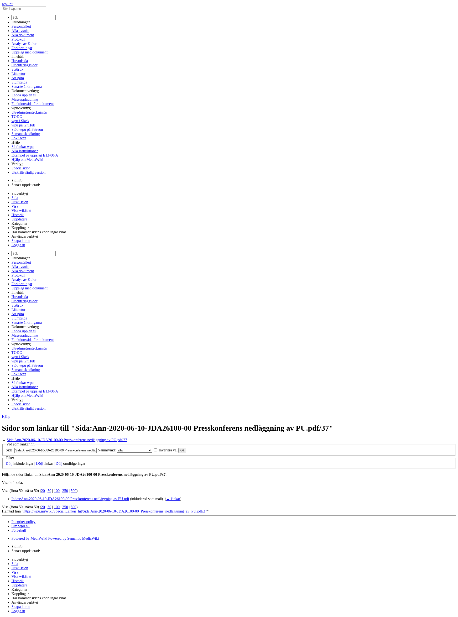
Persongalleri (21, 26)
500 (73, 491)
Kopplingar (20, 228)
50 (49, 491)
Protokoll (18, 39)
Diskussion (19, 202)
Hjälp (15, 142)
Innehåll (17, 56)
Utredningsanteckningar (29, 112)
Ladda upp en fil (23, 95)
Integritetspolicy (23, 522)
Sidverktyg (19, 193)
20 (43, 491)
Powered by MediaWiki (29, 538)
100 (57, 491)
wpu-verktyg (21, 108)
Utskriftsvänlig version (28, 172)
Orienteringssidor (24, 65)
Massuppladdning (24, 99)
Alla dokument (22, 35)
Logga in (18, 245)
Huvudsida (19, 61)
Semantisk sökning (25, 134)
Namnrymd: (107, 450)
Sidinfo (16, 180)
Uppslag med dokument (29, 52)
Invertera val (168, 450)
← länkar (173, 499)
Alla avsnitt (20, 31)
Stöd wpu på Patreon (27, 129)
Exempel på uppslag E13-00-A (34, 155)
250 (65, 491)
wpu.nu (7, 4)
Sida (14, 198)
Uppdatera (19, 219)
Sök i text (18, 138)
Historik (17, 215)
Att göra (17, 78)
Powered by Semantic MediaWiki (73, 538)
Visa (14, 206)
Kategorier (19, 223)
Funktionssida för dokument (32, 104)
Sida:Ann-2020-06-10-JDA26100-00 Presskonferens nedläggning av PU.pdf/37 (67, 440)
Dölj (9, 463)
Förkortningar (21, 48)
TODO (16, 117)
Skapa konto (20, 241)
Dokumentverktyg (25, 91)
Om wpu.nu (20, 526)
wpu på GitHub (23, 125)
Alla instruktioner (24, 151)
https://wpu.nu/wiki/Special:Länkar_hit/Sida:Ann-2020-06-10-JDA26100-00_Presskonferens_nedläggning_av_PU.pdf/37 (115, 511)
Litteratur (18, 74)
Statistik (17, 69)
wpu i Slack (20, 121)
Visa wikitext (21, 211)
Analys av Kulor (23, 44)
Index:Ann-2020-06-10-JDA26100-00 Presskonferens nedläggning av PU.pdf (70, 499)
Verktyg (17, 164)
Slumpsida (19, 82)
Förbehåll (18, 530)
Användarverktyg (24, 236)
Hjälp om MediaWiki (27, 159)
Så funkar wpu (22, 147)
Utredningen (20, 22)
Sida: (9, 450)
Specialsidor (20, 168)
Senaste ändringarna (26, 86)
